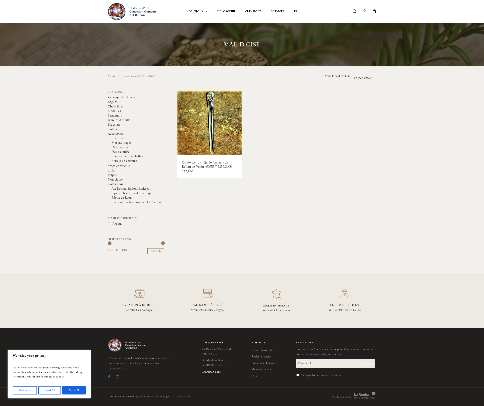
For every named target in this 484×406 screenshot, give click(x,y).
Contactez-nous (211, 372)
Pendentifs (115, 115)
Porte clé (118, 138)
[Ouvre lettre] (209, 123)
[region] (49, 374)
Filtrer (155, 251)
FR (296, 11)
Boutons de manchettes (127, 156)
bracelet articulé (119, 166)
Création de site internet (121, 396)
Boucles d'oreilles (120, 120)
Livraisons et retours (264, 363)
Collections (115, 184)
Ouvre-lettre (120, 147)
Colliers (113, 129)
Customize (25, 390)
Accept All (74, 390)
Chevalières (116, 106)
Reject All (50, 390)
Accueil (112, 76)
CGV (254, 376)
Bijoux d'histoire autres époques (133, 193)
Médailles (114, 111)
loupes (112, 175)
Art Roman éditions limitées (130, 189)
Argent (117, 224)
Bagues (112, 102)
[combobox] (365, 78)
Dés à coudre (121, 152)
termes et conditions (328, 375)
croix (111, 170)
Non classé (115, 179)
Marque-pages (121, 143)
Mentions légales (261, 369)
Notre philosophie (262, 350)
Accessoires (116, 134)
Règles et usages (261, 356)
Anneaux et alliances (122, 97)
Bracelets (114, 125)
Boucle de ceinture (124, 161)
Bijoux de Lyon (122, 198)
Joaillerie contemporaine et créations (136, 202)
